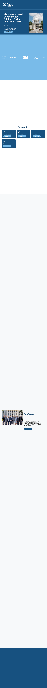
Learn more (8, 31)
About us (28, 428)
